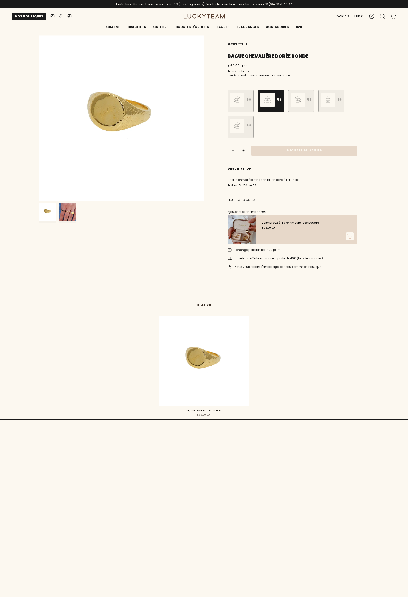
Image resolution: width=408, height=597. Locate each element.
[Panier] (393, 16)
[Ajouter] (350, 236)
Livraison (234, 75)
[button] (137, 27)
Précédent (38, 118)
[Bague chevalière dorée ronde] (204, 361)
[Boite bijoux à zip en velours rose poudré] (242, 229)
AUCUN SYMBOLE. (238, 44)
